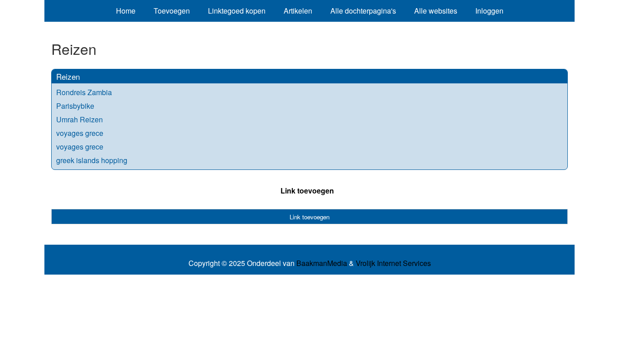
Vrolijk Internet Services (393, 263)
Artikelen (298, 10)
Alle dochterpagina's (363, 10)
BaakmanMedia (321, 263)
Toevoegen (172, 10)
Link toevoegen (307, 190)
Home (125, 10)
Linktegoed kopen (237, 10)
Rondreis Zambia (84, 92)
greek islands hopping (91, 160)
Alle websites (435, 10)
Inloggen (489, 10)
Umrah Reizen (79, 119)
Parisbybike (75, 106)
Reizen (68, 76)
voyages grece (79, 133)
